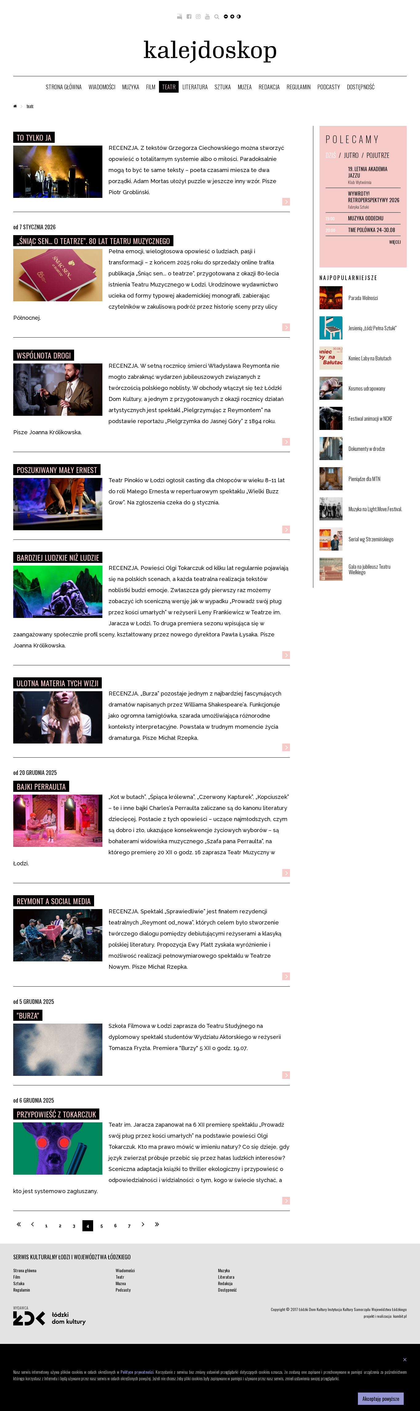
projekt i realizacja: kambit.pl (385, 1316)
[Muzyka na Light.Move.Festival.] (377, 519)
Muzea (245, 87)
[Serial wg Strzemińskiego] (377, 549)
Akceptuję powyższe (381, 1398)
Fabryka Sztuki (358, 206)
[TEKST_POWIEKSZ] (232, 16)
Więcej (395, 242)
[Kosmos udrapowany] (377, 398)
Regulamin (299, 87)
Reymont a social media (54, 900)
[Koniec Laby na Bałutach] (377, 368)
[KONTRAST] (239, 16)
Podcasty (328, 87)
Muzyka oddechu (365, 218)
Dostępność (360, 87)
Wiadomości (102, 87)
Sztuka (223, 87)
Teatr (169, 87)
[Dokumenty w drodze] (377, 458)
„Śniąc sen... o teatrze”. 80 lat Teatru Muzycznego (93, 240)
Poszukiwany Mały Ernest (57, 469)
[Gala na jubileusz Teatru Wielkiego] (377, 579)
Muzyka (130, 87)
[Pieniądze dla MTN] (377, 489)
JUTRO (351, 155)
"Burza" (28, 1015)
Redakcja (269, 87)
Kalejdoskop (210, 52)
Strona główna (64, 87)
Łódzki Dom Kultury (49, 1318)
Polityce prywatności (137, 1372)
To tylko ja (34, 137)
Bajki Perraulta (41, 786)
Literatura (195, 87)
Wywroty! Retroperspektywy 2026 (373, 197)
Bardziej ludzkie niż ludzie (58, 557)
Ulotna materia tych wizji (57, 682)
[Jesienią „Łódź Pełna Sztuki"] (377, 338)
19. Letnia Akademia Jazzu (367, 172)
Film (150, 87)
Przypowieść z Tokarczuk (56, 1114)
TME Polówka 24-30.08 (371, 230)
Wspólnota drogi (44, 355)
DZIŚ (331, 155)
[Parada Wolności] (377, 308)
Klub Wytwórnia (359, 182)
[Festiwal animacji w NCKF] (377, 428)
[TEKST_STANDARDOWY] (226, 16)
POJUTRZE (378, 155)
